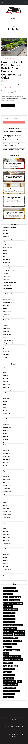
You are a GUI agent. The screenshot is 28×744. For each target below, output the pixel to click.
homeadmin (9, 80)
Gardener (7, 647)
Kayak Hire (5, 653)
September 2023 (7, 459)
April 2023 (5, 474)
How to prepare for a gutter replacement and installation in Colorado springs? (14, 199)
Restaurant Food (7, 334)
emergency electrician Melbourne (10, 637)
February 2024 (6, 448)
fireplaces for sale (17, 640)
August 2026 (6, 367)
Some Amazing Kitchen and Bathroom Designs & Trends (14, 189)
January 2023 (6, 482)
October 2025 (6, 393)
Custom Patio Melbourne (8, 615)
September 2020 (7, 551)
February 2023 (6, 479)
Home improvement (11, 58)
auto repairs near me (7, 593)
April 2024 (5, 442)
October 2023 (6, 456)
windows (5, 351)
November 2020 (7, 546)
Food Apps (5, 259)
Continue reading (8, 105)
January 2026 (6, 387)
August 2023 (6, 462)
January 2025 (6, 416)
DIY (4, 242)
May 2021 (5, 528)
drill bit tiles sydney (18, 625)
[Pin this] (10, 87)
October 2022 (6, 488)
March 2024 (6, 445)
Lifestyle (5, 305)
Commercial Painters (7, 606)
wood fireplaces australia (8, 693)
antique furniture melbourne (9, 587)
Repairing (5, 331)
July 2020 (5, 557)
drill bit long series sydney (8, 622)
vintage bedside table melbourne (10, 684)
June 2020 (5, 560)
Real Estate (5, 325)
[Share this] (3, 87)
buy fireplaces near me (8, 603)
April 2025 (5, 410)
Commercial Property (8, 239)
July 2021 (5, 525)
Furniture (5, 265)
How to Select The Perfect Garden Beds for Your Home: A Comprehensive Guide (12, 69)
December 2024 (7, 419)
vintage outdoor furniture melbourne (11, 690)
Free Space (6, 262)
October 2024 (6, 424)
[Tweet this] (5, 87)
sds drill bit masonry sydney (9, 681)
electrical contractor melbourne (10, 628)
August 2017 (6, 577)
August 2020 (6, 554)
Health (4, 273)
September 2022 (7, 491)
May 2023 (5, 471)
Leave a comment (8, 85)
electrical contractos (7, 631)
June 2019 (5, 572)
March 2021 (6, 534)
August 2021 (6, 523)
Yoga (4, 357)
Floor (11, 179)
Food (4, 256)
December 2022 (7, 485)
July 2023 (5, 465)
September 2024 (7, 427)
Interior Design (7, 294)
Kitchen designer (14, 215)
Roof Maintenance (7, 340)
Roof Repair (8, 678)
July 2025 (5, 401)
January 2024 (6, 450)
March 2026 (6, 381)
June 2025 (5, 404)
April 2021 (5, 531)
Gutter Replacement (15, 201)
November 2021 (7, 514)
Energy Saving (6, 247)
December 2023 (7, 453)
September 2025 (7, 396)
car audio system (18, 603)
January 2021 (6, 540)
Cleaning (8, 201)
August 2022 (6, 494)
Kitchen (16, 191)
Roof (14, 204)
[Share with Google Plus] (8, 87)
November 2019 (7, 569)
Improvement (14, 202)
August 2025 (6, 398)
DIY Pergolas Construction (9, 618)
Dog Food (5, 245)
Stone (4, 349)
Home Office (6, 285)
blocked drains (11, 597)
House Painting (7, 288)
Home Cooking (6, 276)
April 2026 (5, 378)
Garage (14, 643)
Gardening (5, 268)
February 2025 (6, 413)
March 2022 (6, 508)
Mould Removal (6, 659)
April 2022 (5, 505)
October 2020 (6, 549)
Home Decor (15, 179)
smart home (6, 346)
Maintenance (20, 202)
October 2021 (6, 517)
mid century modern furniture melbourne (12, 656)
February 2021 (6, 537)
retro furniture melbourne (8, 675)
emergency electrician (19, 634)
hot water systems (11, 650)
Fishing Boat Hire (7, 643)
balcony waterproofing (9, 227)
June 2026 (5, 372)
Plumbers (7, 672)
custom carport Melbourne (9, 612)
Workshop (5, 354)
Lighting (5, 308)
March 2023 (6, 476)
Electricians (19, 631)
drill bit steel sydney (7, 625)
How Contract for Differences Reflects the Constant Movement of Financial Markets (14, 148)
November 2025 (7, 390)
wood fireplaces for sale (8, 697)
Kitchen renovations (8, 302)
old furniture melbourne (17, 659)
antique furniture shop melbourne (10, 590)
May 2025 (5, 407)
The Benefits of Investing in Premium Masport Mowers (12, 140)
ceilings (5, 233)
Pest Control (10, 666)
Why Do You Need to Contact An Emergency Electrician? (14, 164)
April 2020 (5, 566)
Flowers (5, 253)
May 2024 (5, 439)
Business (5, 230)
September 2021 (7, 520)
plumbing (5, 320)
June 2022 (5, 500)
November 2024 (7, 422)
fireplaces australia (7, 640)
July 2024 (5, 433)
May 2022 (5, 502)
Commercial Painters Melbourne (10, 609)
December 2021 (7, 511)
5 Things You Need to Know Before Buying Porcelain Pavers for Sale (13, 144)
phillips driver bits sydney (8, 668)
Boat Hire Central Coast (14, 600)
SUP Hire (19, 681)
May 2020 (5, 563)
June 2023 (5, 468)
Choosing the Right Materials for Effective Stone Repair (14, 176)
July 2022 (5, 497)
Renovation (20, 191)
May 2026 (5, 375)
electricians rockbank (7, 634)
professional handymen (9, 323)
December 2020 (7, 543)
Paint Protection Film (7, 662)
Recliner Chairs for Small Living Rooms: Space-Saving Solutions (13, 136)
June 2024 (5, 436)
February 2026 (6, 384)
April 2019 (5, 575)
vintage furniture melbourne (9, 687)
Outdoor (5, 314)
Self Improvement (7, 343)
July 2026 (5, 370)
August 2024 (6, 430)
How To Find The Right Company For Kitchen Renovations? (14, 213)
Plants (4, 317)
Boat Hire (5, 600)
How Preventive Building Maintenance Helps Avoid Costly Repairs (12, 132)
